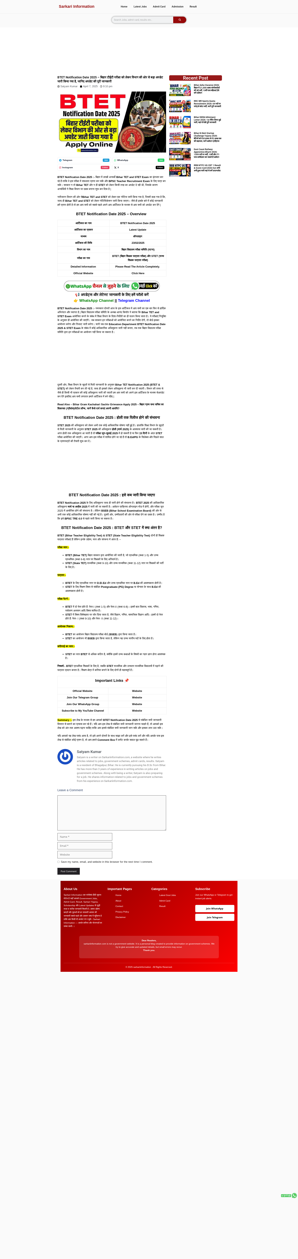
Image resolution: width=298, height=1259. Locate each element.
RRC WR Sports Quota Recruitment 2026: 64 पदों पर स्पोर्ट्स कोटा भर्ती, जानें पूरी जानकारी (207, 104)
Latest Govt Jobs (167, 895)
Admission (177, 6)
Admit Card (159, 6)
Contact (119, 906)
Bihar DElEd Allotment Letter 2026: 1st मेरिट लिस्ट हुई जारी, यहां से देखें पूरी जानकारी (207, 120)
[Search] (179, 20)
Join (106, 160)
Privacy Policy (122, 912)
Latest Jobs (140, 6)
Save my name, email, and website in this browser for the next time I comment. (107, 861)
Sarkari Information (76, 6)
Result (193, 6)
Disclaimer (120, 917)
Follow (105, 167)
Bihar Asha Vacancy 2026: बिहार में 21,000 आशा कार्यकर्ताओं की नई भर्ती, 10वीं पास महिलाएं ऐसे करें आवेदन (207, 89)
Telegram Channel (134, 300)
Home (124, 6)
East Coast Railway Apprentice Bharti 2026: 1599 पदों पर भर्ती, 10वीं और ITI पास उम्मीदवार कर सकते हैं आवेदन (206, 153)
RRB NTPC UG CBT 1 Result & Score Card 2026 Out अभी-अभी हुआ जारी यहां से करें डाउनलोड (207, 168)
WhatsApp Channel (96, 300)
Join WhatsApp (214, 908)
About (118, 900)
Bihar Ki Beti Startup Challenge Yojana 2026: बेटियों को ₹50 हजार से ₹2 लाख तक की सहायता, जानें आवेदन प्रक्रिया (207, 137)
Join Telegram (215, 917)
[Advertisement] (149, 49)
